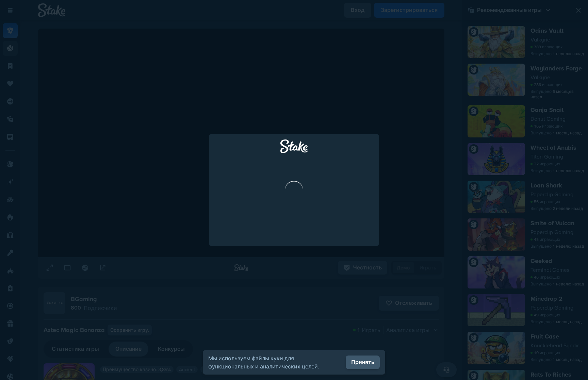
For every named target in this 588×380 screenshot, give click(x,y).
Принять (362, 362)
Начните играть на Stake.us (294, 252)
